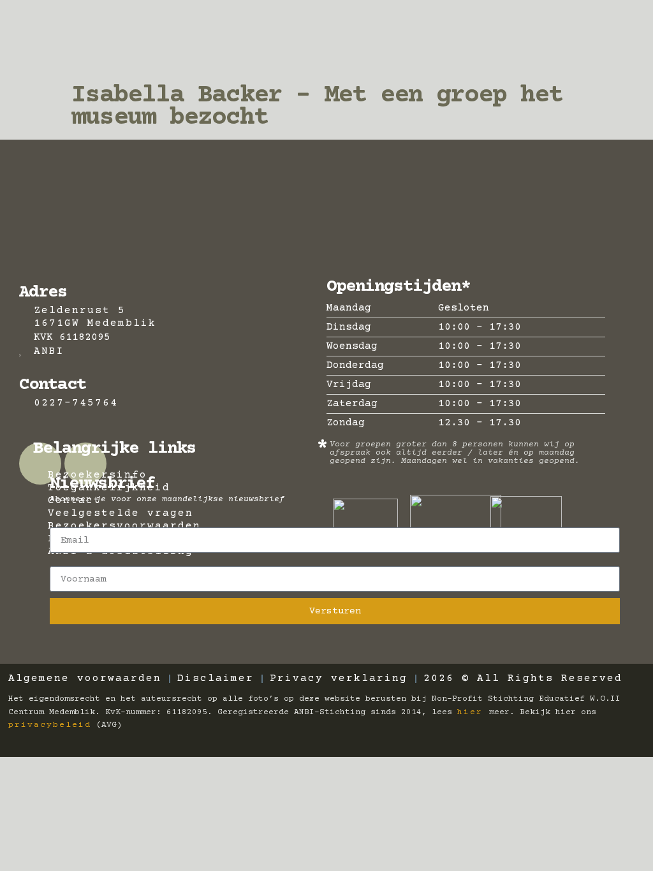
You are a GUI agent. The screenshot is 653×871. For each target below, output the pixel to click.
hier (473, 712)
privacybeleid (49, 725)
